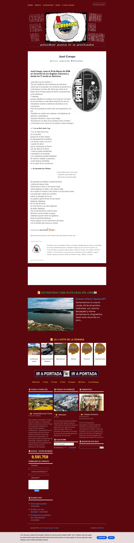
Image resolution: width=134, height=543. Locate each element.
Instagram (72, 382)
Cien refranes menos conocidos (34, 360)
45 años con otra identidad (37, 510)
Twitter (46, 382)
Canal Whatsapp (94, 382)
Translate (72, 447)
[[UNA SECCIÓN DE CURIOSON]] (92, 410)
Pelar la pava (73, 359)
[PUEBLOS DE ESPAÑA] (66, 410)
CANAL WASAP (68, 5)
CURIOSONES (48, 5)
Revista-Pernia (78, 61)
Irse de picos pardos (38, 503)
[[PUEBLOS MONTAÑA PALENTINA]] (41, 409)
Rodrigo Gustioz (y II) (60, 359)
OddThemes (101, 528)
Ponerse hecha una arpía (100, 359)
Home (30, 5)
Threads (54, 382)
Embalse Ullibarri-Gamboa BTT (91, 299)
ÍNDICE (38, 5)
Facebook (37, 382)
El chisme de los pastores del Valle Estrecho (47, 360)
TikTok (63, 382)
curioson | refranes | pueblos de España (48, 528)
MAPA (58, 5)
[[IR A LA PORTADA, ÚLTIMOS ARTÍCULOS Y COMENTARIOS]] (67, 376)
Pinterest (82, 382)
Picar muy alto (87, 359)
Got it (111, 537)
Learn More (101, 537)
